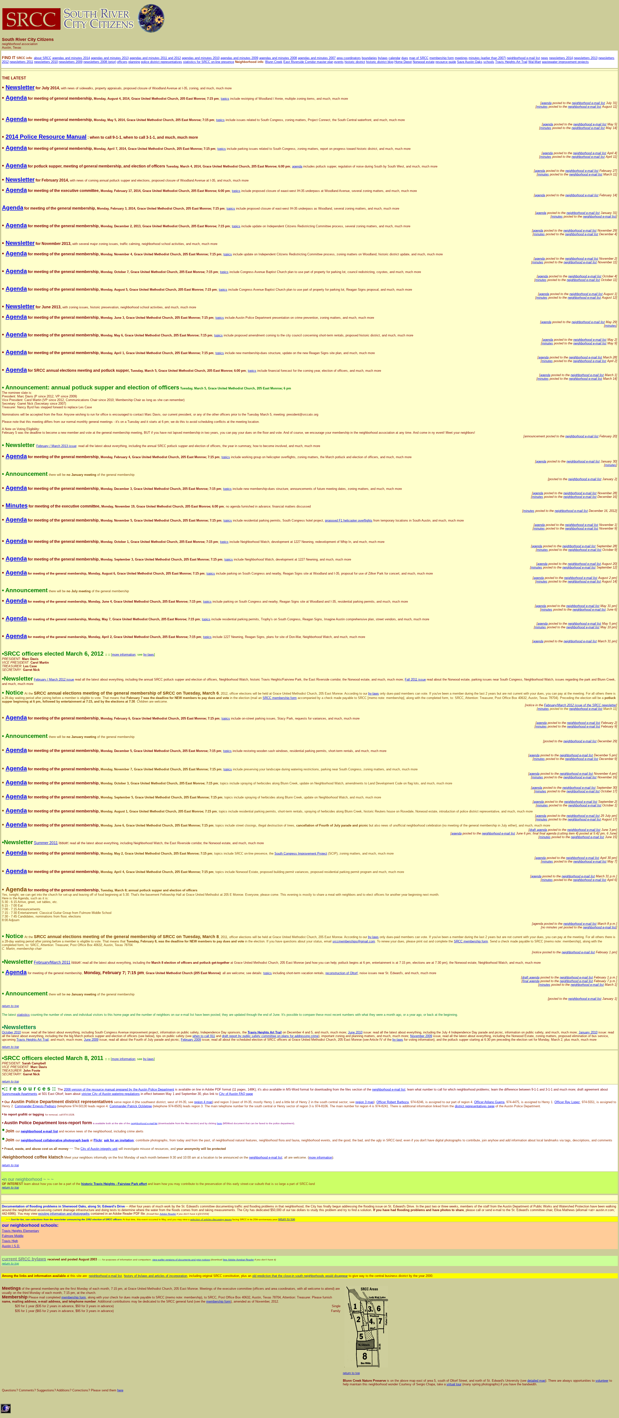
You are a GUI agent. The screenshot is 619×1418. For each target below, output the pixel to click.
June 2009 (91, 1039)
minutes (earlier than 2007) (487, 58)
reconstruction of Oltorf (341, 973)
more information (123, 654)
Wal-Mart (534, 62)
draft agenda (538, 830)
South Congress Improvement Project (300, 853)
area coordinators (349, 58)
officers (122, 62)
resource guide (445, 62)
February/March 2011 (52, 962)
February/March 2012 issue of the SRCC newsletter (580, 705)
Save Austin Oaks (469, 62)
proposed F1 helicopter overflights (348, 520)
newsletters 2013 (585, 58)
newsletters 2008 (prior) (99, 62)
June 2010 (355, 1032)
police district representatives (161, 62)
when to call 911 (203, 1036)
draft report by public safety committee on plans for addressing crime (270, 1036)
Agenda (16, 972)
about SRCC (42, 58)
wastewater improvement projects (565, 62)
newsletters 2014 (561, 58)
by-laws (148, 654)
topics (225, 98)
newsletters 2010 (46, 62)
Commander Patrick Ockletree (131, 1106)
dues (404, 58)
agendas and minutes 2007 (317, 58)
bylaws (383, 58)
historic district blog (379, 62)
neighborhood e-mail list (523, 58)
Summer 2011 (46, 843)
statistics (23, 1014)
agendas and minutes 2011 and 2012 (155, 58)
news (544, 58)
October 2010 (11, 1032)
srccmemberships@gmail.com (353, 941)
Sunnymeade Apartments (19, 1094)
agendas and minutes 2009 (239, 58)
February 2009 (191, 1039)
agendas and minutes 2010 (201, 58)
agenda (546, 103)
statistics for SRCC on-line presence (208, 62)
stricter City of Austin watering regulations (110, 1094)
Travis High (10, 1241)
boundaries (369, 58)
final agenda (531, 981)
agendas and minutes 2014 (71, 58)
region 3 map (364, 1102)
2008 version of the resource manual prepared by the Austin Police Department (119, 1089)
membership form (441, 58)
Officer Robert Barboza (392, 1102)
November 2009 (421, 1036)
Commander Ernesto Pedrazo (35, 1106)
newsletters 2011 (21, 62)
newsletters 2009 (70, 62)
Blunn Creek (273, 62)
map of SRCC (418, 58)
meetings (461, 58)
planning (134, 62)
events (339, 62)
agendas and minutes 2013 (110, 58)
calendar (394, 58)
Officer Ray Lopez (567, 1102)
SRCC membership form (280, 698)
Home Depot (403, 62)
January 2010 (588, 1032)
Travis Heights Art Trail (511, 62)
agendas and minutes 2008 (278, 58)
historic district (355, 62)
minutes (542, 106)
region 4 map (203, 1102)
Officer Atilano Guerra (489, 1102)
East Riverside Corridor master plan (308, 62)
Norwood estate (424, 62)
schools (488, 62)
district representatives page (474, 1106)
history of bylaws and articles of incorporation (155, 1276)
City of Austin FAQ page (236, 1094)
